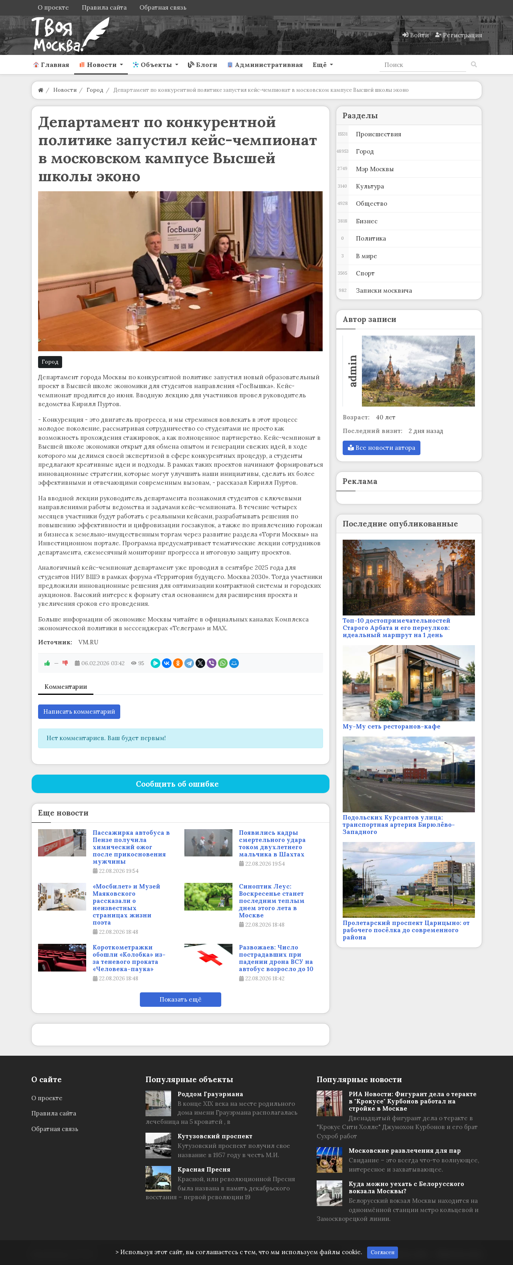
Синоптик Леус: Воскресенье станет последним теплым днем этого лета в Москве (272, 901)
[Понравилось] (47, 663)
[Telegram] (189, 663)
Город (50, 361)
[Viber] (211, 663)
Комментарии (65, 686)
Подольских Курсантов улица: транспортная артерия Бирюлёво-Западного (399, 825)
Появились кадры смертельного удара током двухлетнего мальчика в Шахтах (272, 843)
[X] (200, 663)
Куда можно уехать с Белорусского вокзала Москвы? (406, 1187)
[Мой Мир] (234, 663)
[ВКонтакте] (167, 663)
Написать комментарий (79, 711)
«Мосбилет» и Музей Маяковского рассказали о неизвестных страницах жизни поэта (126, 904)
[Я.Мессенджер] (155, 663)
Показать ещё (181, 999)
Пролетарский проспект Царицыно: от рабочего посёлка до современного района (406, 930)
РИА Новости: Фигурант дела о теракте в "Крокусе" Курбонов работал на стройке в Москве (413, 1101)
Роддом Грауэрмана (210, 1094)
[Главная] (40, 90)
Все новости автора (384, 447)
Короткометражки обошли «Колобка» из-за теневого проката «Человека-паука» (129, 958)
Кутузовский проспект (215, 1136)
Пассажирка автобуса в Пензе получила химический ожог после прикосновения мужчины (131, 847)
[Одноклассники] (178, 663)
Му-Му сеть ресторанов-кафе (391, 726)
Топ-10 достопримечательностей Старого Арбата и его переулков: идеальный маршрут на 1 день (396, 628)
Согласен (382, 1252)
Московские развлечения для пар (405, 1150)
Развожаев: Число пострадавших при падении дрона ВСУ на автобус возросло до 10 (276, 958)
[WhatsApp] (223, 663)
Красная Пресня (204, 1169)
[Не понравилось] (65, 663)
